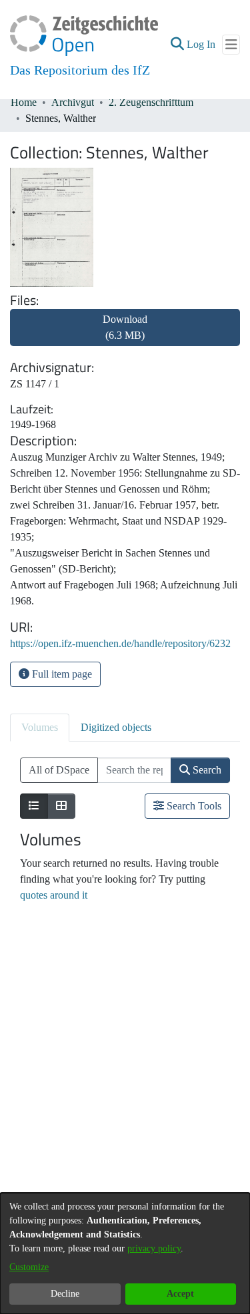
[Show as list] (34, 806)
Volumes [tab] (39, 727)
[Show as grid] (61, 806)
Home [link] (24, 102)
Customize (29, 1267)
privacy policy (154, 1248)
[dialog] (125, 1253)
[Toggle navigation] (231, 45)
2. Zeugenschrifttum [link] (151, 102)
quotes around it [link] (53, 895)
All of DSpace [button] (59, 769)
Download (125, 327)
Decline (65, 1294)
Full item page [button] (60, 674)
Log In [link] (202, 44)
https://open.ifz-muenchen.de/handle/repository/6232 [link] (120, 643)
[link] (125, 335)
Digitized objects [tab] (116, 727)
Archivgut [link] (72, 102)
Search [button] (205, 769)
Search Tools (192, 805)
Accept (180, 1294)
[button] (177, 45)
